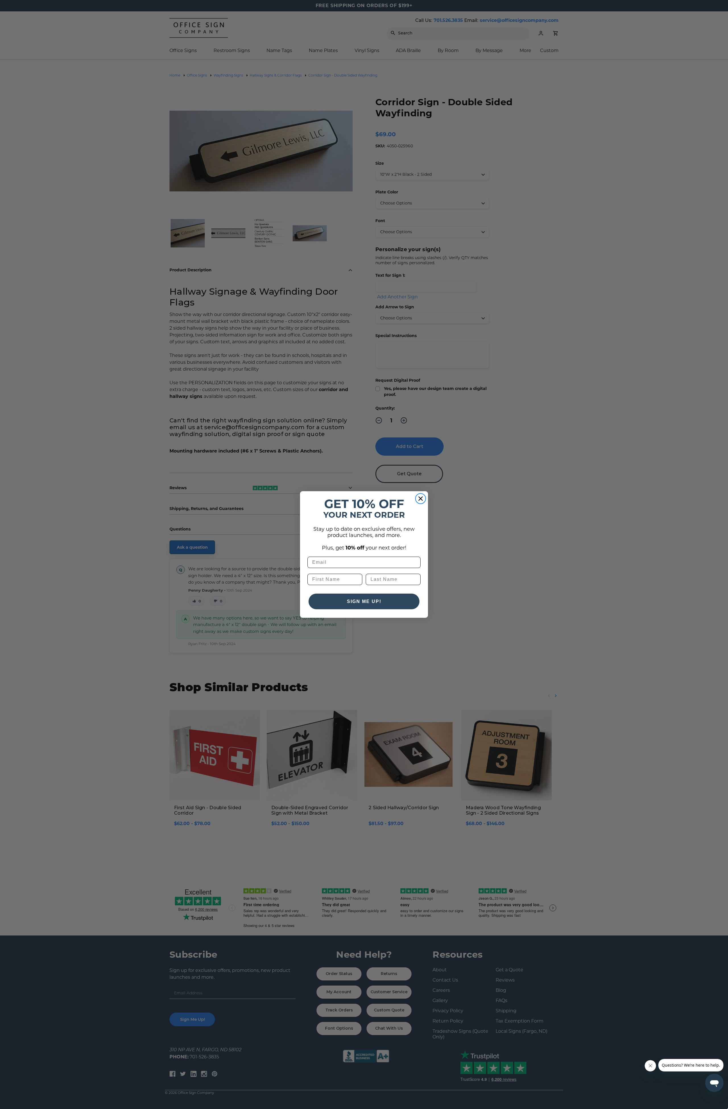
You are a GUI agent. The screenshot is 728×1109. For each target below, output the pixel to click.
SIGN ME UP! (364, 601)
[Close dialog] (420, 498)
